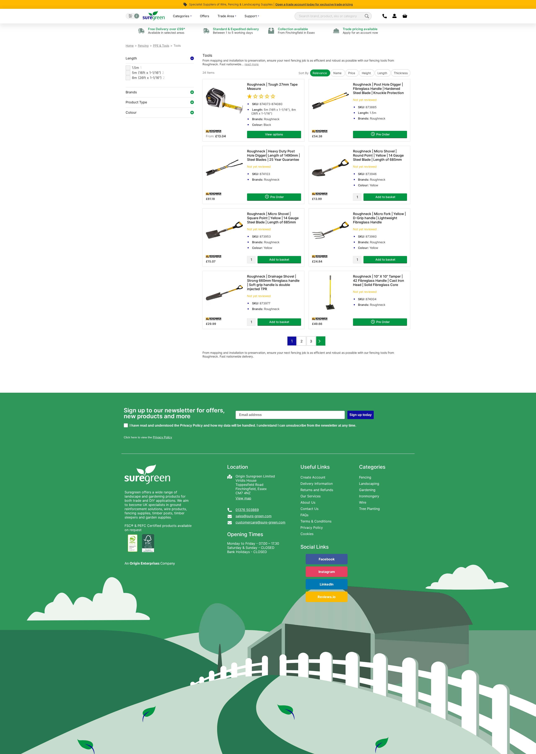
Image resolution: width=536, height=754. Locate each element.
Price (352, 73)
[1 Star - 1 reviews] (274, 96)
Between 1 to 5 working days (236, 30)
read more (252, 64)
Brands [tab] (131, 92)
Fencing (143, 45)
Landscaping (369, 483)
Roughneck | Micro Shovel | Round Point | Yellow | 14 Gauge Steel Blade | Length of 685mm (378, 155)
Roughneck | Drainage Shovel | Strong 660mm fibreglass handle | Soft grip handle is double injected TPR (273, 282)
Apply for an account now (360, 30)
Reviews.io (327, 597)
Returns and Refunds (316, 490)
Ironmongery (369, 496)
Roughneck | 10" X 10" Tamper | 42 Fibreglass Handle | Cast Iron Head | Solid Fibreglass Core (378, 280)
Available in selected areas (166, 30)
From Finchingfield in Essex (296, 30)
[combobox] (333, 16)
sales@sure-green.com (254, 516)
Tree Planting (369, 509)
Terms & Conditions (315, 521)
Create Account (312, 477)
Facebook (327, 559)
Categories (181, 16)
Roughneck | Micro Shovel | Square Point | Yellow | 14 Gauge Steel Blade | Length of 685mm (273, 218)
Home (130, 45)
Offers (204, 16)
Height (367, 73)
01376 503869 (247, 510)
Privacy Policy (311, 527)
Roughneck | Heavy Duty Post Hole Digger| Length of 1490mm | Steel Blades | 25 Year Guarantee (273, 155)
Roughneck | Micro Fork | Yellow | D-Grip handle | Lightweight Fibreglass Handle (379, 218)
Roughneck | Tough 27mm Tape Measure (272, 86)
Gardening (367, 490)
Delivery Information (316, 483)
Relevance (320, 73)
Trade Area (226, 16)
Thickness (401, 73)
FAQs (304, 515)
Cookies (306, 534)
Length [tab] (131, 58)
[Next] (320, 341)
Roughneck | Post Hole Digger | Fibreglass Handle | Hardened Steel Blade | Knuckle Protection (378, 88)
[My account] (394, 16)
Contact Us (309, 509)
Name (337, 73)
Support (251, 16)
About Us (307, 502)
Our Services (310, 496)
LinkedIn (327, 584)
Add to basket (385, 197)
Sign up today (360, 415)
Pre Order (382, 134)
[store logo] (154, 16)
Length (383, 73)
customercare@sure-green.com (260, 522)
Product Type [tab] (136, 102)
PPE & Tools (161, 45)
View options (274, 134)
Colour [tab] (131, 112)
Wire (362, 502)
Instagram (326, 572)
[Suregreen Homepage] (148, 488)
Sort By (304, 73)
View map (243, 498)
